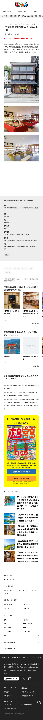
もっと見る (35, 323)
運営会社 (24, 688)
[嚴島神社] (12, 347)
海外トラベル (22, 11)
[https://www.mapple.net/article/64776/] (12, 303)
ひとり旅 (7, 272)
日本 (7, 16)
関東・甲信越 (27, 624)
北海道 (25, 620)
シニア (24, 268)
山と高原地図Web (27, 704)
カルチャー (36, 11)
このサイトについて (10, 688)
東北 (5, 624)
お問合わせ (7, 696)
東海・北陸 (7, 628)
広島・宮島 (30, 16)
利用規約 (6, 692)
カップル (16, 268)
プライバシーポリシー (29, 692)
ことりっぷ (7, 704)
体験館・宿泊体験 (13, 34)
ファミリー (8, 268)
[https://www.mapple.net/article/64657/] (31, 305)
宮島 (36, 16)
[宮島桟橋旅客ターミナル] (31, 348)
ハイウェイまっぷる (10, 708)
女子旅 (30, 268)
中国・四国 (13, 16)
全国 (5, 620)
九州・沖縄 (26, 631)
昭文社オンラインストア (21, 472)
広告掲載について (27, 696)
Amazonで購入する (21, 478)
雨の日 (6, 590)
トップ (3, 16)
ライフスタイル (28, 608)
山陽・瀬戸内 (22, 16)
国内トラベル (7, 11)
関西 (24, 628)
